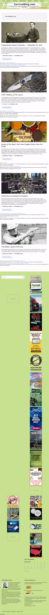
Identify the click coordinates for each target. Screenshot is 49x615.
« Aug (25, 570)
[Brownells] (36, 342)
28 (34, 568)
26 (28, 568)
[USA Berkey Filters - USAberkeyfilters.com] (13, 514)
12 (28, 566)
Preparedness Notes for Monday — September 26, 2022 (21, 45)
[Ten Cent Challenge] (36, 514)
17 (44, 566)
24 (44, 567)
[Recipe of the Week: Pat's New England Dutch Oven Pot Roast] (24, 131)
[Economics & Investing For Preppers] (24, 183)
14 (34, 566)
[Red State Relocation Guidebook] (36, 551)
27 (31, 568)
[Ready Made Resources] (36, 397)
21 (34, 567)
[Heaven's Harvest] (36, 477)
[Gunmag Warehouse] (36, 322)
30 (41, 568)
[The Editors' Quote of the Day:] (24, 234)
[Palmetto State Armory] (36, 419)
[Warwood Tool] (36, 502)
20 (31, 567)
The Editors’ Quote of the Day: (12, 247)
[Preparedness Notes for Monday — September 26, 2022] (24, 32)
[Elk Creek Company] (36, 363)
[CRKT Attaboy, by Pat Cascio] (24, 82)
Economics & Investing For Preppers (14, 196)
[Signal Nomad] (36, 303)
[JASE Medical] (36, 539)
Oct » (28, 570)
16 (41, 566)
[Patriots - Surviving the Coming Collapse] (36, 440)
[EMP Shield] (13, 526)
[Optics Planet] (36, 526)
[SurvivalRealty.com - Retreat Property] (36, 284)
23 (41, 567)
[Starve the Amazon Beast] (13, 502)
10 (44, 565)
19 (28, 567)
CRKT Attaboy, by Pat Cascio (12, 95)
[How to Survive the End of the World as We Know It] (36, 458)
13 (31, 566)
